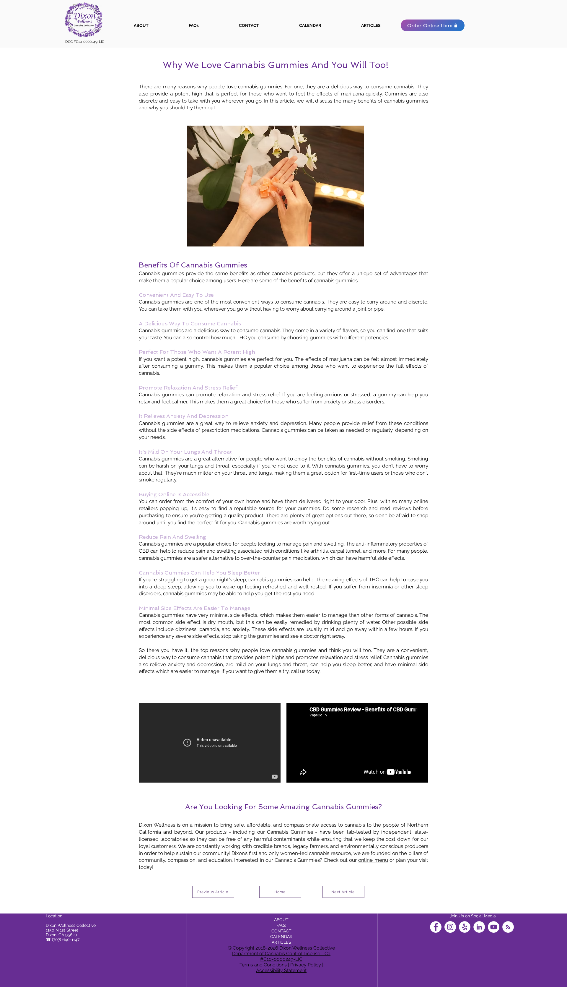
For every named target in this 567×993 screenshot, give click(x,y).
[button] (531, 20)
